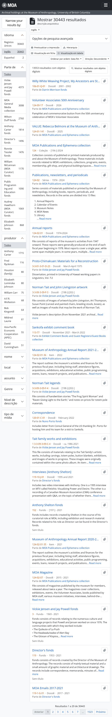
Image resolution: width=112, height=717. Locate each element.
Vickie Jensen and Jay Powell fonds (14, 87)
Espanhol (14, 58)
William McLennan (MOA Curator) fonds (14, 168)
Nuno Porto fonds (52, 421)
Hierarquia (71, 47)
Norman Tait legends (46, 383)
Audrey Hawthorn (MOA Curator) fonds (14, 208)
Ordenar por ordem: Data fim (65, 58)
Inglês (14, 52)
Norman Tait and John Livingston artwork (60, 287)
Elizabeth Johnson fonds (14, 225)
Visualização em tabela (71, 53)
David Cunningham (14, 345)
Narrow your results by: (14, 23)
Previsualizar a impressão (46, 47)
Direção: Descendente (96, 58)
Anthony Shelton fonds (47, 505)
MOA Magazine (42, 572)
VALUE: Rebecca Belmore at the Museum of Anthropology (66, 126)
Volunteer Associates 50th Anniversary (58, 100)
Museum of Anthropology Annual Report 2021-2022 (66, 350)
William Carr (14, 293)
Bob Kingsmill (14, 309)
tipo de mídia (9, 416)
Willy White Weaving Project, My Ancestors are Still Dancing (66, 81)
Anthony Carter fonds (14, 130)
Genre (8, 389)
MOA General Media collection (14, 105)
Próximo (101, 711)
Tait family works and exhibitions (54, 439)
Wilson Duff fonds (14, 118)
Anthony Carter (14, 253)
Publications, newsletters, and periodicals (60, 175)
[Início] (10, 5)
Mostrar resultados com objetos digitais (90, 70)
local (7, 367)
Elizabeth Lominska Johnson (14, 283)
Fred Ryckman (14, 262)
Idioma (9, 35)
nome (8, 357)
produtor (10, 238)
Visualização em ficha (44, 53)
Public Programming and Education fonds (14, 188)
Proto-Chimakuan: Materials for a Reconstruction (65, 261)
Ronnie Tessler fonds (14, 152)
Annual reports (42, 228)
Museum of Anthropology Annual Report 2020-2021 (66, 539)
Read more (100, 165)
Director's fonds (14, 141)
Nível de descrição (10, 401)
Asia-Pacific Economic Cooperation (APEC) (14, 332)
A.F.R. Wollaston (14, 300)
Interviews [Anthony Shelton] (51, 472)
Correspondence (43, 412)
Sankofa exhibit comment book (53, 327)
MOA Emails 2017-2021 (47, 688)
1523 (90, 711)
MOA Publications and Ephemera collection (66, 108)
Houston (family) (14, 272)
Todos (7, 74)
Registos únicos (14, 44)
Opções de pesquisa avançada (52, 39)
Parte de (9, 67)
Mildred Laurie (14, 319)
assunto (9, 378)
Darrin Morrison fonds (54, 89)
